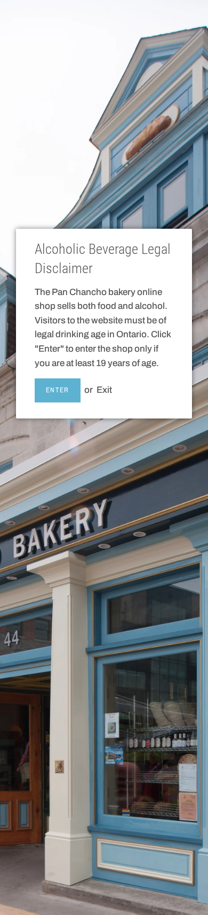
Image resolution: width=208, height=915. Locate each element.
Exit (104, 390)
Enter (57, 389)
